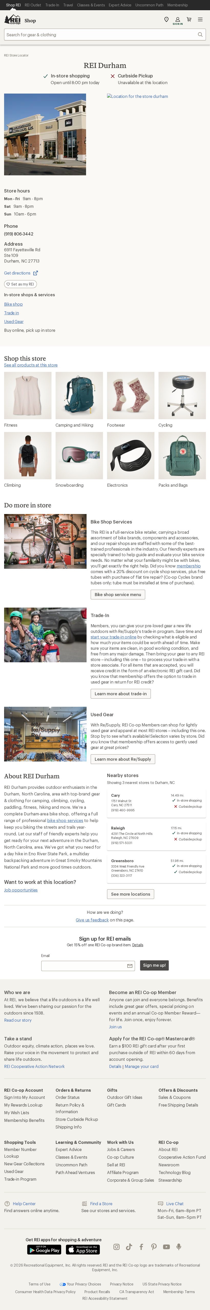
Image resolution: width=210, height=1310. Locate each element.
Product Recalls (97, 1292)
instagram (116, 1247)
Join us (115, 1026)
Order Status (68, 1097)
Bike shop (13, 304)
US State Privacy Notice (162, 1284)
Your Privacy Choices (83, 1284)
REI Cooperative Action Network (34, 1066)
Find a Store (101, 1203)
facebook (141, 1247)
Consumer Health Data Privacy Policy (45, 1292)
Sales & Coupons (175, 1097)
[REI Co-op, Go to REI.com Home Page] (12, 19)
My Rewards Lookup (23, 1104)
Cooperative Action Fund (182, 1157)
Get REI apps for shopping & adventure (64, 1239)
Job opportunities (21, 889)
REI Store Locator (16, 55)
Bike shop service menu (118, 594)
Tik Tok (129, 1247)
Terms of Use (39, 1284)
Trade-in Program (20, 1179)
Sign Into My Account (24, 1097)
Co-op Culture (120, 1157)
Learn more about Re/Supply (123, 759)
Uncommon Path (71, 1164)
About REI (168, 1149)
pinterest (154, 1247)
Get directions (17, 273)
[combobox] (105, 34)
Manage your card (141, 1066)
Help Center (24, 1203)
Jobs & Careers (121, 1149)
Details (137, 945)
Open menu (200, 19)
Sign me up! (154, 965)
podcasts (179, 1247)
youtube (166, 1247)
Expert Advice (69, 1149)
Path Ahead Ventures (75, 1172)
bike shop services (65, 820)
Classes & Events (71, 1157)
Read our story (18, 1020)
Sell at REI (116, 1164)
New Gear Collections (24, 1163)
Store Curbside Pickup (77, 1119)
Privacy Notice (121, 1284)
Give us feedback (92, 919)
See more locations (130, 894)
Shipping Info (69, 1126)
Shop (30, 20)
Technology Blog (175, 1172)
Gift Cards (116, 1104)
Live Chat (175, 1203)
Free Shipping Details (178, 1104)
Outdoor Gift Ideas (124, 1097)
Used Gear (14, 321)
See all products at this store (31, 364)
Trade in (11, 312)
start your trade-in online (113, 636)
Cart (189, 19)
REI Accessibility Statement (105, 1298)
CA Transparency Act (136, 1292)
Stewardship (170, 1180)
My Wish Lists (16, 1112)
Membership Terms (179, 1292)
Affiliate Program (123, 1172)
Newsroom (169, 1164)
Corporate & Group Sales (130, 1180)
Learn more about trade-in (121, 693)
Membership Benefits (24, 1120)
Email (45, 955)
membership (189, 565)
